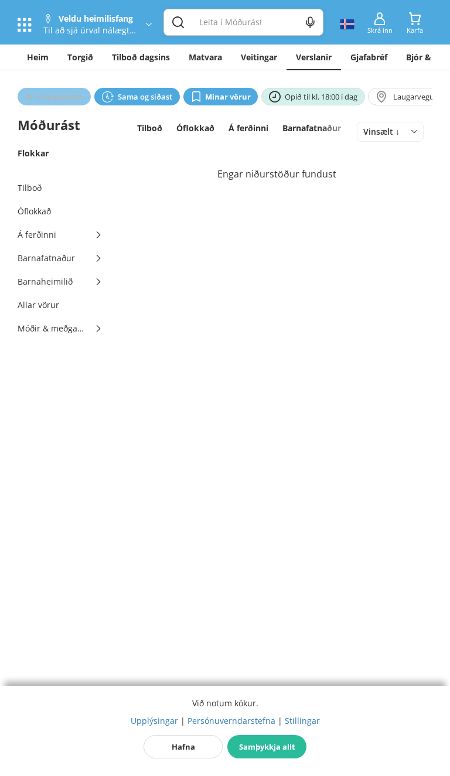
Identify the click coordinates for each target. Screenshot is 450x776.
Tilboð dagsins (141, 57)
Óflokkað (195, 128)
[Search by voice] (310, 22)
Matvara (205, 57)
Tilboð (149, 128)
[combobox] (390, 131)
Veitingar (259, 57)
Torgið (80, 57)
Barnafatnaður (311, 128)
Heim (38, 57)
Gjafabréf (368, 57)
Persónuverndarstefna (231, 720)
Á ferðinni (248, 128)
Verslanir (314, 57)
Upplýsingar (154, 720)
